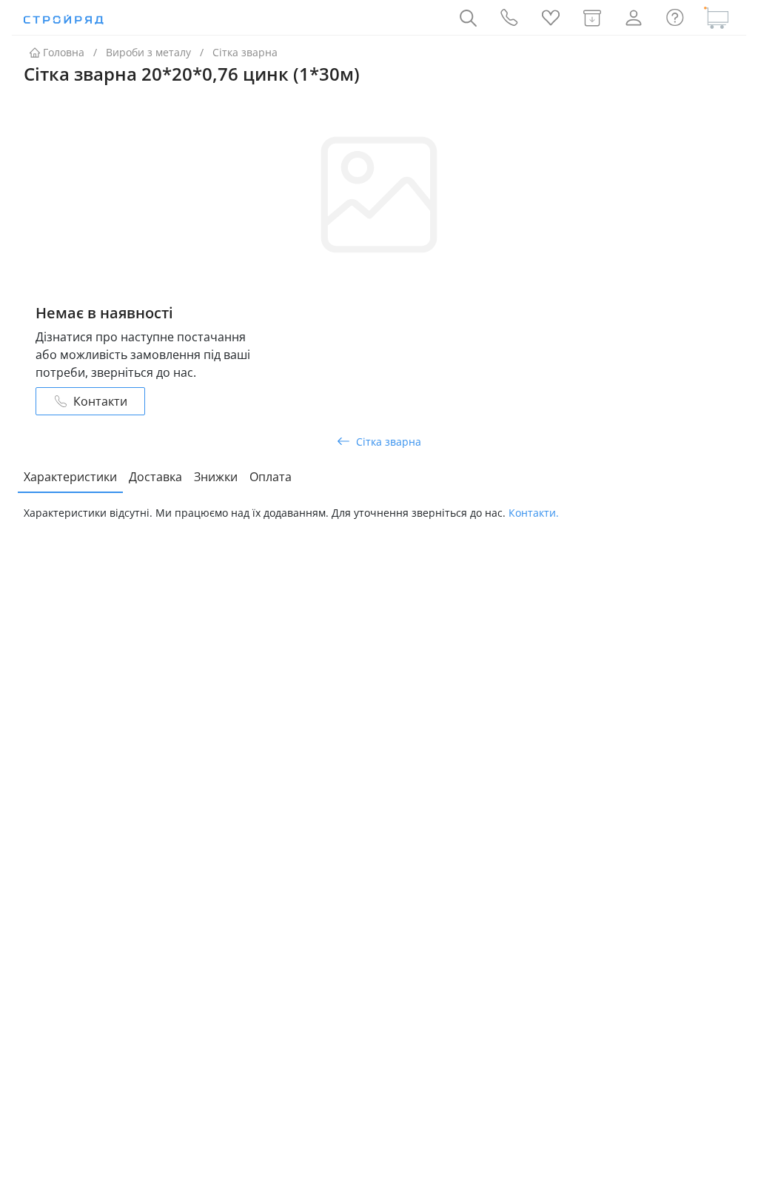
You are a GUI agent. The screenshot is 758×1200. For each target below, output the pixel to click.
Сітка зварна (245, 52)
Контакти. (534, 513)
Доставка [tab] (155, 477)
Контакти (100, 401)
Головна (63, 52)
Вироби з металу (148, 52)
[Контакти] (509, 18)
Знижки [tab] (216, 477)
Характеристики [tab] (70, 477)
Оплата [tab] (270, 477)
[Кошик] (716, 18)
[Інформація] (675, 18)
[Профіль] (633, 18)
